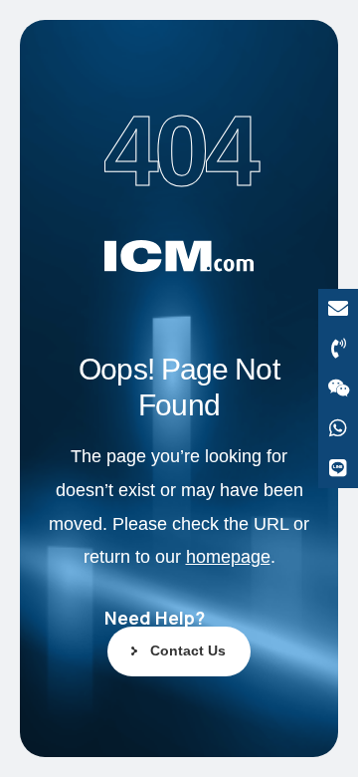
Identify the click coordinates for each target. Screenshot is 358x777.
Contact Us (188, 650)
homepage (228, 557)
